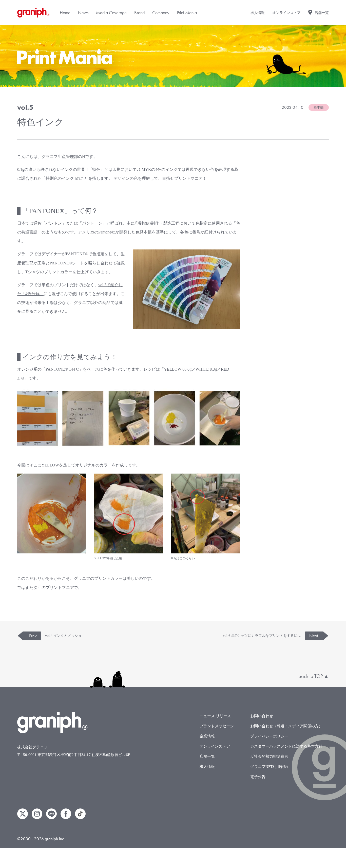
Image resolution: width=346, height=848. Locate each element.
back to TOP (310, 676)
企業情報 (207, 736)
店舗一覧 (322, 12)
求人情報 (258, 12)
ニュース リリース (215, 716)
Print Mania (187, 12)
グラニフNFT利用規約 (269, 767)
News (83, 12)
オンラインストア (286, 12)
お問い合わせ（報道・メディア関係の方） (286, 726)
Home (65, 12)
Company (160, 12)
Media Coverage (111, 12)
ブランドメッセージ (217, 726)
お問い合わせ (261, 716)
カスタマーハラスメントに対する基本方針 (286, 746)
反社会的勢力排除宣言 (269, 756)
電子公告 (257, 777)
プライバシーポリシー (269, 736)
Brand (139, 12)
